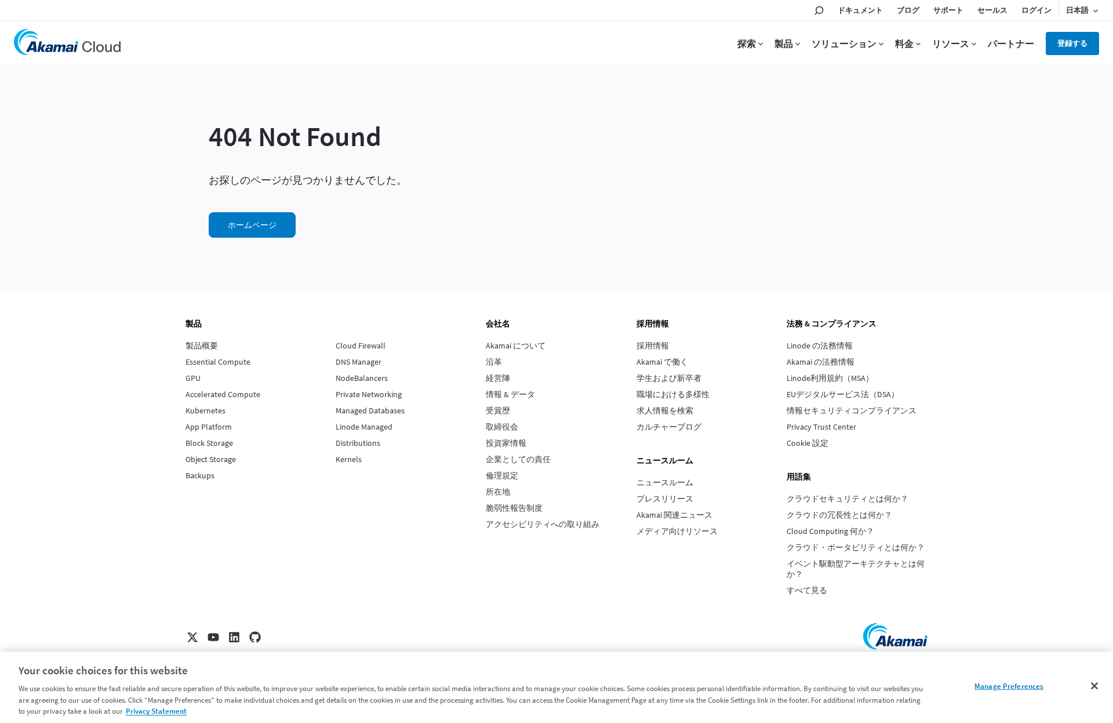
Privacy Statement (156, 711)
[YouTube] (213, 637)
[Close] (1094, 686)
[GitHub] (255, 637)
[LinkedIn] (234, 637)
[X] (192, 637)
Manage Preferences (1008, 686)
